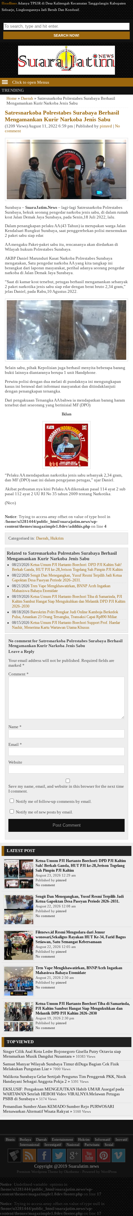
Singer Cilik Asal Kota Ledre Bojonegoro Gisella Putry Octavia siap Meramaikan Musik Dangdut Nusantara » (62, 1054)
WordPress (109, 1172)
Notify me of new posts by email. (44, 812)
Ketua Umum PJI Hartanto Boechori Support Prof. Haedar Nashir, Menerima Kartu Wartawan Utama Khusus (66, 625)
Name (15, 727)
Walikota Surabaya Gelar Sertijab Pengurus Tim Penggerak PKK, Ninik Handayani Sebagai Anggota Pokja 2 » (64, 1079)
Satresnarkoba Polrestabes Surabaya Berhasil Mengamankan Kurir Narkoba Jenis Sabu (62, 116)
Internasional (29, 1144)
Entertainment (62, 1139)
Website (15, 762)
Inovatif (122, 1139)
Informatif (102, 1139)
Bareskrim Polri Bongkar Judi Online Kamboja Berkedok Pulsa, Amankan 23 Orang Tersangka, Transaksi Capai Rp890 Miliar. (65, 614)
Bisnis (10, 1139)
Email (15, 744)
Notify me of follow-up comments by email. (54, 801)
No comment (45, 885)
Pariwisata (92, 1144)
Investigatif (53, 1144)
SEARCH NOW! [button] (66, 35)
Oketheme (71, 1172)
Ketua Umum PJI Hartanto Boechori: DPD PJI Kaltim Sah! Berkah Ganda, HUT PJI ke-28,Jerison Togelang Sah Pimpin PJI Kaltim (67, 567)
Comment (18, 674)
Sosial (109, 1144)
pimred (106, 126)
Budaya (25, 1139)
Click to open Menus (30, 82)
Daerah (27, 98)
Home (11, 98)
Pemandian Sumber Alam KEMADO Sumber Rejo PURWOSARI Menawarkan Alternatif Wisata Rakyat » (58, 1109)
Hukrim (57, 538)
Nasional (72, 1144)
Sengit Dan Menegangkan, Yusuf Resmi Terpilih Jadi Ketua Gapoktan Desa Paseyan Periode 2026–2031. (67, 577)
